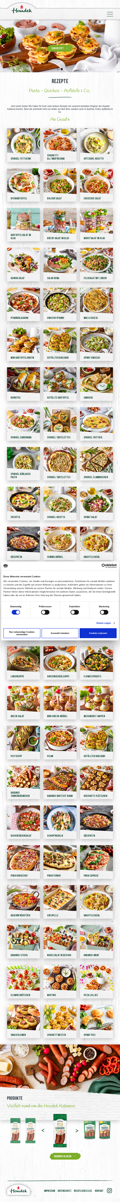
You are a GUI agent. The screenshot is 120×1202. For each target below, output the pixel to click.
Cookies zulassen (98, 633)
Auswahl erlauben (60, 633)
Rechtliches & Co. (83, 1191)
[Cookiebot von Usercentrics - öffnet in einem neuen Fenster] (104, 566)
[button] (3, 46)
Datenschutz (64, 1191)
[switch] (45, 612)
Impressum (49, 1191)
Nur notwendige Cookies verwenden (22, 633)
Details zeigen (103, 623)
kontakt (99, 1191)
